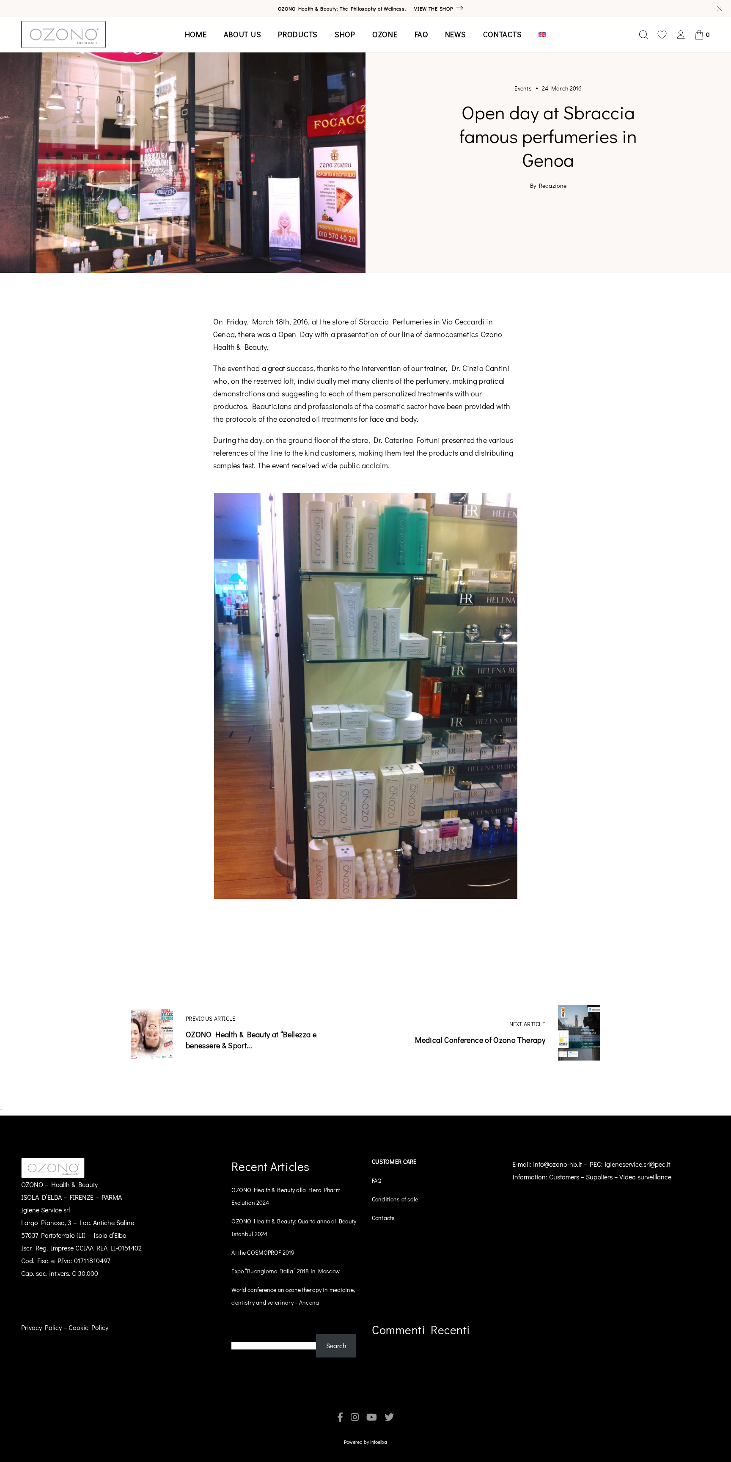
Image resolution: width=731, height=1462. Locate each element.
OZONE (385, 34)
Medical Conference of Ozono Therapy (480, 1040)
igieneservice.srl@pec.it (637, 1164)
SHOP (345, 34)
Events (523, 88)
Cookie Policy (88, 1327)
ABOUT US (242, 34)
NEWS (455, 34)
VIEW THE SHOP (433, 8)
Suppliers (599, 1176)
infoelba (378, 1441)
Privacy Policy (41, 1327)
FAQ (421, 34)
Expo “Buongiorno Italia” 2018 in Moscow (285, 1271)
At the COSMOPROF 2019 (262, 1252)
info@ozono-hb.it (557, 1164)
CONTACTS (502, 34)
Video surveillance (645, 1176)
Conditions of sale (395, 1199)
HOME (196, 34)
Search (241, 1327)
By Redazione (548, 186)
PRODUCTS (298, 34)
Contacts (383, 1218)
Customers (564, 1176)
